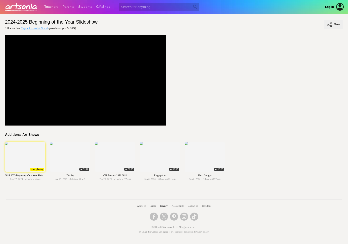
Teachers (51, 6)
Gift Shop (103, 6)
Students (85, 6)
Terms (153, 206)
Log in (329, 6)
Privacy (164, 206)
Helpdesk (206, 206)
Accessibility (178, 206)
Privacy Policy (202, 232)
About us (141, 206)
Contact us (193, 206)
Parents (68, 6)
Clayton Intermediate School (34, 28)
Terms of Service (183, 232)
